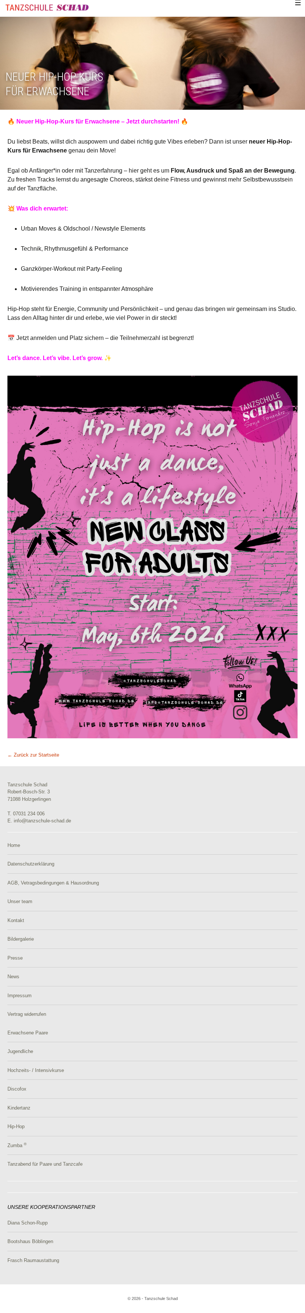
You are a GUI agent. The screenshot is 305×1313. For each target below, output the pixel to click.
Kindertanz (18, 1108)
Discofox (16, 1089)
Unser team (19, 901)
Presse (15, 958)
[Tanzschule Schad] (47, 7)
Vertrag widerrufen (26, 1014)
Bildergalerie (20, 939)
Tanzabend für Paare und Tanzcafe (45, 1164)
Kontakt (15, 920)
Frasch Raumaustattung (33, 1260)
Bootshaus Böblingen (30, 1241)
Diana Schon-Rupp (27, 1223)
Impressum (19, 995)
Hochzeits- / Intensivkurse (35, 1070)
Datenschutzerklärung (30, 864)
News (13, 976)
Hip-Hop (16, 1126)
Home (13, 845)
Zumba (16, 1145)
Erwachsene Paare (27, 1033)
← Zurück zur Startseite (33, 755)
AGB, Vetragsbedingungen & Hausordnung (53, 883)
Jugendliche (20, 1051)
